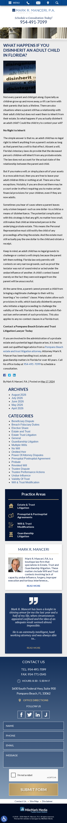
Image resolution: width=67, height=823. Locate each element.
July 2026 (17, 398)
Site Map (34, 801)
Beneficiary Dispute (23, 421)
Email (38, 3)
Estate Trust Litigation (24, 435)
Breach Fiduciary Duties (25, 424)
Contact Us (20, 801)
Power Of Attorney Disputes (27, 455)
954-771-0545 (37, 674)
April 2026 (17, 408)
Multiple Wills (19, 445)
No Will (16, 448)
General (16, 438)
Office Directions (35, 700)
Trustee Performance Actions (28, 472)
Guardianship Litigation (25, 441)
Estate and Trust (21, 431)
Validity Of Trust (21, 479)
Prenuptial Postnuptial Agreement (31, 458)
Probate (16, 462)
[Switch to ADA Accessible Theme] (4, 819)
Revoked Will (19, 465)
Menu (16, 2)
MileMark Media (47, 819)
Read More (33, 586)
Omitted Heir (19, 451)
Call (28, 3)
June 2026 (18, 401)
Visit (48, 3)
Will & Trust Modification (25, 482)
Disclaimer (47, 801)
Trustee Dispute (21, 468)
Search (57, 3)
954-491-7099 (33, 22)
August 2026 (19, 394)
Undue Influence (21, 475)
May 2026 (17, 405)
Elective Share (20, 428)
